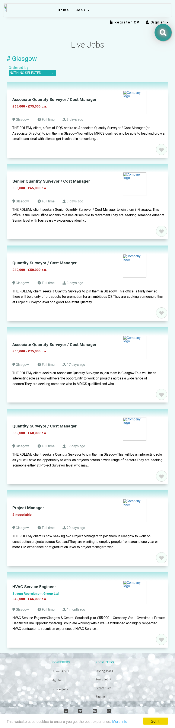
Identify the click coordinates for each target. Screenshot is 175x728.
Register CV (126, 22)
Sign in (158, 22)
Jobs (81, 10)
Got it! (155, 721)
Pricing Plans (104, 671)
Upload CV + (60, 671)
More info (119, 721)
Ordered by (17, 68)
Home (63, 10)
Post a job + (103, 679)
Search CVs (103, 688)
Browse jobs (59, 689)
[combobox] (32, 73)
